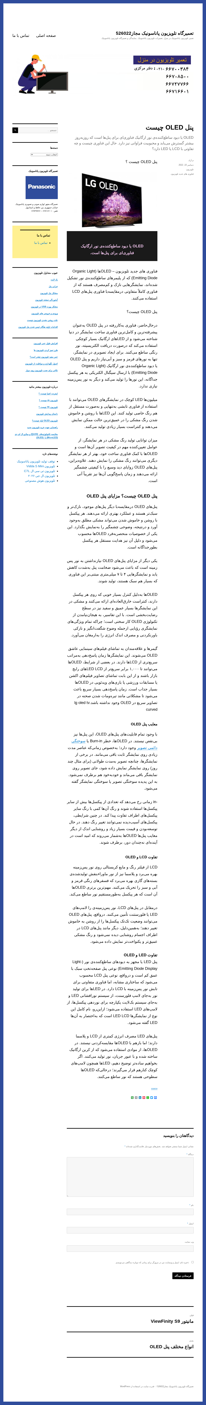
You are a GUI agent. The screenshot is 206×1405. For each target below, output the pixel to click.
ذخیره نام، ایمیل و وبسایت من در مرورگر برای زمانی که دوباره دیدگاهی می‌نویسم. (152, 1262)
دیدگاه (190, 1154)
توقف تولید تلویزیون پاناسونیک (36, 461)
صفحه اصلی (46, 35)
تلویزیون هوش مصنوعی (40, 480)
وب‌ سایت (189, 1242)
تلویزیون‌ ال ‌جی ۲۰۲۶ (41, 476)
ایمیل (190, 1223)
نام (191, 1205)
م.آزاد (191, 160)
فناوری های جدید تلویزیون (182, 174)
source (154, 1088)
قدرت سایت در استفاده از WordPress (137, 1386)
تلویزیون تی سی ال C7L (39, 471)
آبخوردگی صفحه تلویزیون (46, 300)
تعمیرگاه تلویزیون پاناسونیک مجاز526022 (155, 33)
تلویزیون (190, 169)
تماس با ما (20, 35)
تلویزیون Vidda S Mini (40, 466)
